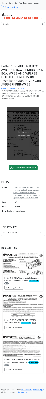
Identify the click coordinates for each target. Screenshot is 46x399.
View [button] (9, 288)
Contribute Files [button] (11, 7)
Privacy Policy (23, 392)
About (36, 3)
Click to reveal (11, 233)
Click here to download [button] (24, 167)
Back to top (38, 389)
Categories (13, 3)
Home (4, 3)
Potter (22, 88)
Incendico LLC (26, 389)
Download (18, 288)
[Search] (42, 24)
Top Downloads (25, 3)
